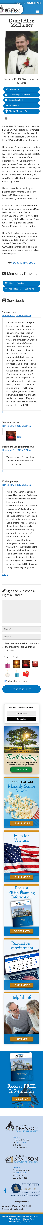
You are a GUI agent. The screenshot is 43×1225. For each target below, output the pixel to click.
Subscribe (21, 719)
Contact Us (16, 1137)
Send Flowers (14, 106)
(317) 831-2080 (21, 1142)
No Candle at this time (16, 681)
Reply (5, 412)
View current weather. (23, 263)
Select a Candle (11, 657)
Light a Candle (14, 89)
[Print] (6, 118)
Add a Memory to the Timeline (19, 95)
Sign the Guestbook (15, 100)
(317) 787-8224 (21, 1173)
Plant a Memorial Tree (19, 111)
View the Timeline (16, 283)
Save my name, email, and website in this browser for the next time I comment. (22, 647)
